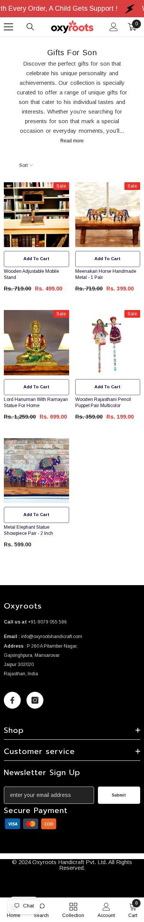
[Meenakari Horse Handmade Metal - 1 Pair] (108, 214)
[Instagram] (34, 700)
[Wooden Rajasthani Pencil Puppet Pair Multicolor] (108, 342)
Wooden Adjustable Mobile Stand (31, 274)
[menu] (8, 26)
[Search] (30, 26)
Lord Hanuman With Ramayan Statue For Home (36, 402)
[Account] (113, 27)
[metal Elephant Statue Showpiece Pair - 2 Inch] (36, 470)
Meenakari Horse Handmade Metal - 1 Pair (105, 274)
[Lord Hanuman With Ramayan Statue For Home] (36, 342)
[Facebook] (12, 700)
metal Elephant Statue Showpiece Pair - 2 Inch (28, 530)
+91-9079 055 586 (47, 622)
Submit (119, 795)
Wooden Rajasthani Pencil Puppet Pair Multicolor (103, 402)
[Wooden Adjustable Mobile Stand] (36, 214)
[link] (31, 824)
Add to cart (36, 258)
